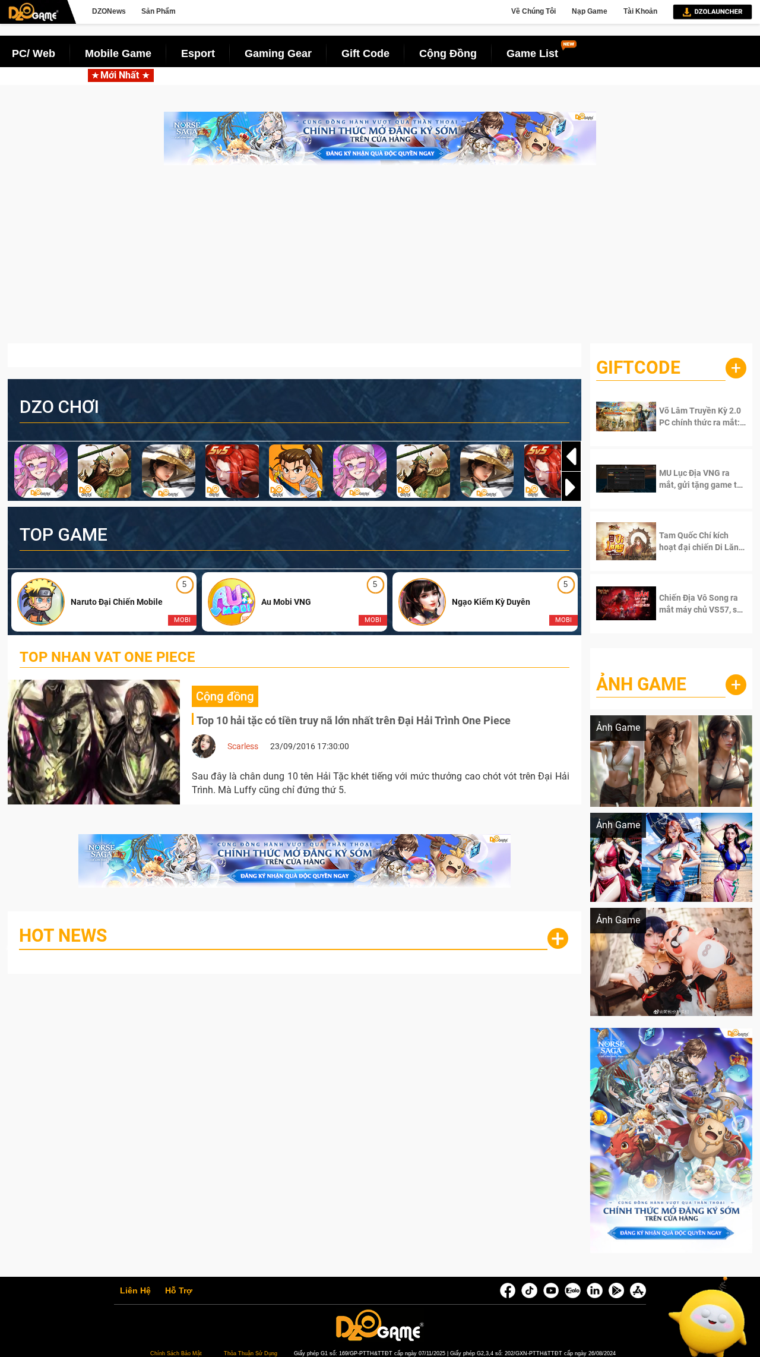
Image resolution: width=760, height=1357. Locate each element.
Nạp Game (589, 11)
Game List (532, 53)
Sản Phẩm (158, 11)
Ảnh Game (641, 684)
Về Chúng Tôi (533, 11)
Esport (198, 53)
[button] (571, 487)
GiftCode (638, 367)
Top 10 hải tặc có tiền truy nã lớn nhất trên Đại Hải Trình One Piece (354, 720)
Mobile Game (118, 53)
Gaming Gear (278, 53)
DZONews (109, 11)
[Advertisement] (380, 260)
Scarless (242, 746)
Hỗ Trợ (178, 1291)
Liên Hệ (135, 1291)
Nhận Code (695, 416)
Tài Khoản (640, 11)
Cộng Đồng (448, 53)
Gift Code (365, 53)
